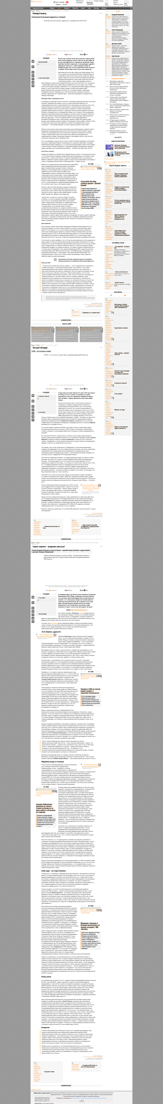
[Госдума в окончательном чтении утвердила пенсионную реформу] (109, 188)
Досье (118, 11)
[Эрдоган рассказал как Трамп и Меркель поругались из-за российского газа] (109, 217)
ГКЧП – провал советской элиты (127, 6)
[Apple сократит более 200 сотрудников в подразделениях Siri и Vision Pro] (76, 527)
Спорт (89, 8)
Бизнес (83, 8)
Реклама (65, 4)
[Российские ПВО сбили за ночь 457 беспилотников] (76, 1066)
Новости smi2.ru (36, 1089)
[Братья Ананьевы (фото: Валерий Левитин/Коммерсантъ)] (46, 635)
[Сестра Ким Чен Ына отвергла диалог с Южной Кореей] (91, 173)
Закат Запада (107, 4)
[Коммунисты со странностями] (76, 313)
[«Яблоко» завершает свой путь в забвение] (109, 383)
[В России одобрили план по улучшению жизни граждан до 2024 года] (109, 202)
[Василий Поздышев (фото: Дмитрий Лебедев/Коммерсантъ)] (91, 765)
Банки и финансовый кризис (79, 610)
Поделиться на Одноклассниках (33, 72)
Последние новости (118, 78)
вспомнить (54, 623)
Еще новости (118, 137)
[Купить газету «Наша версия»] (55, 2)
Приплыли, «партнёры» (90, 3)
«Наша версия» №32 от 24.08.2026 (94, 514)
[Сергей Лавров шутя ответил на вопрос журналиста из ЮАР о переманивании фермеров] (109, 233)
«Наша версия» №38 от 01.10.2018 (94, 304)
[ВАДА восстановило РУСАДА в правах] (109, 285)
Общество (75, 8)
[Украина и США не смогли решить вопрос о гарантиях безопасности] (91, 680)
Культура (96, 8)
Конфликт (67, 8)
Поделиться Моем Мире (33, 66)
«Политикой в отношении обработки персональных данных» (89, 1098)
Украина (52, 8)
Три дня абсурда (43, 614)
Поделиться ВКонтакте (33, 61)
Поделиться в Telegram (33, 82)
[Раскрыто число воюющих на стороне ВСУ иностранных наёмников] (109, 372)
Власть (59, 8)
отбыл (81, 613)
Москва (104, 8)
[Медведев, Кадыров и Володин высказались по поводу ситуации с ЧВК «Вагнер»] (91, 915)
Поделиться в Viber (33, 79)
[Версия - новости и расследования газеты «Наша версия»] (42, 4)
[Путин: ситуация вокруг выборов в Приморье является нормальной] (109, 175)
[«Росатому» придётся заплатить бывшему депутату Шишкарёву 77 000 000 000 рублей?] (38, 527)
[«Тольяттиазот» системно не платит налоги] (109, 275)
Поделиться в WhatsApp (33, 75)
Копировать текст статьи (33, 85)
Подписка (58, 4)
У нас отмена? (42, 412)
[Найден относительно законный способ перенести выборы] (109, 393)
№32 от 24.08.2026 (60, 2)
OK (81, 1100)
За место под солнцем (44, 78)
